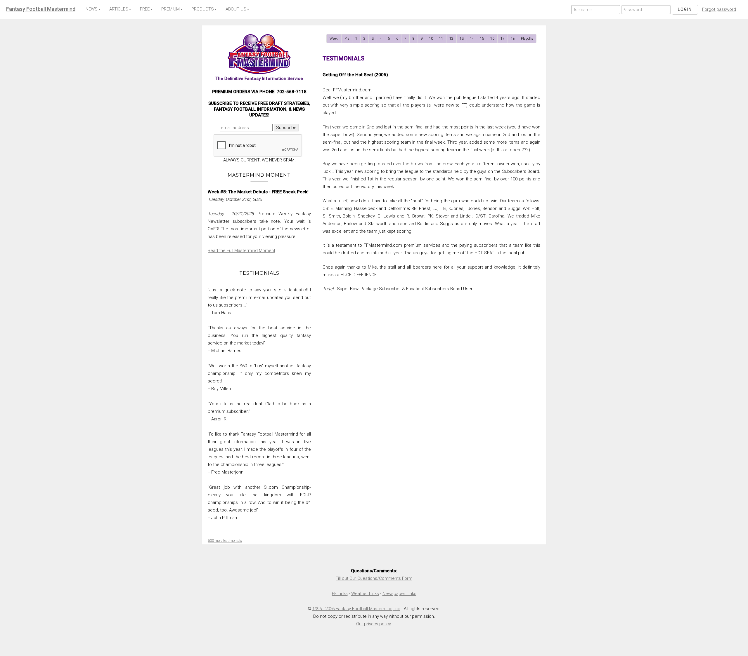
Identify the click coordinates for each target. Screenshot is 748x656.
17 (503, 38)
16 (492, 38)
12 (451, 38)
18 (513, 38)
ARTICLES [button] (118, 9)
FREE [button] (145, 9)
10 (431, 38)
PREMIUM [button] (170, 9)
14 (472, 38)
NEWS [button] (92, 9)
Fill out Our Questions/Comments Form (374, 578)
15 (482, 38)
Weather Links (365, 593)
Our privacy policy (373, 624)
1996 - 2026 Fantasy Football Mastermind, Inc (356, 608)
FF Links (340, 593)
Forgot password (719, 9)
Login (685, 9)
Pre (346, 38)
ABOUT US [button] (236, 9)
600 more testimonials (225, 541)
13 (462, 38)
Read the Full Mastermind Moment (241, 250)
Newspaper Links (399, 593)
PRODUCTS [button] (202, 9)
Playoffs (527, 38)
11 (441, 38)
